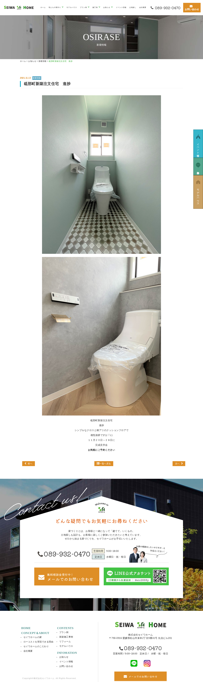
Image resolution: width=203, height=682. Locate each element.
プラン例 (64, 632)
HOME (26, 628)
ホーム (43, 7)
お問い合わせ (66, 666)
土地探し (132, 7)
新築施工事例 (66, 637)
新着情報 (37, 78)
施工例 (95, 7)
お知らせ (64, 657)
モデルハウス (71, 7)
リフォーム (65, 641)
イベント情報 (121, 7)
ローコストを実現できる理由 (38, 642)
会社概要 (142, 7)
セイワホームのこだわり (36, 646)
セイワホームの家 (32, 637)
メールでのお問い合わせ (143, 676)
